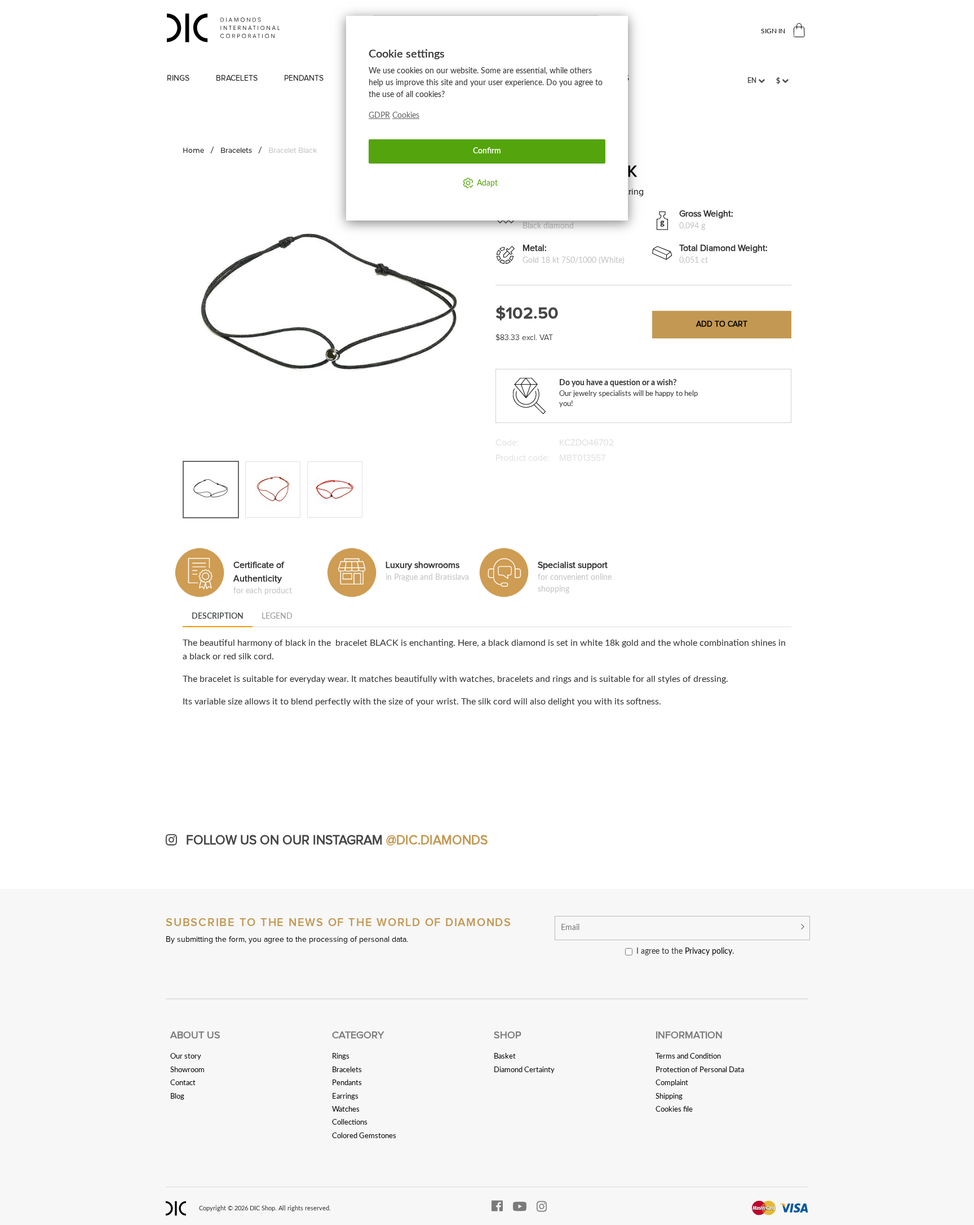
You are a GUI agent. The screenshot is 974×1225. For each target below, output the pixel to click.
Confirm (487, 151)
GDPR (379, 116)
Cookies (405, 116)
